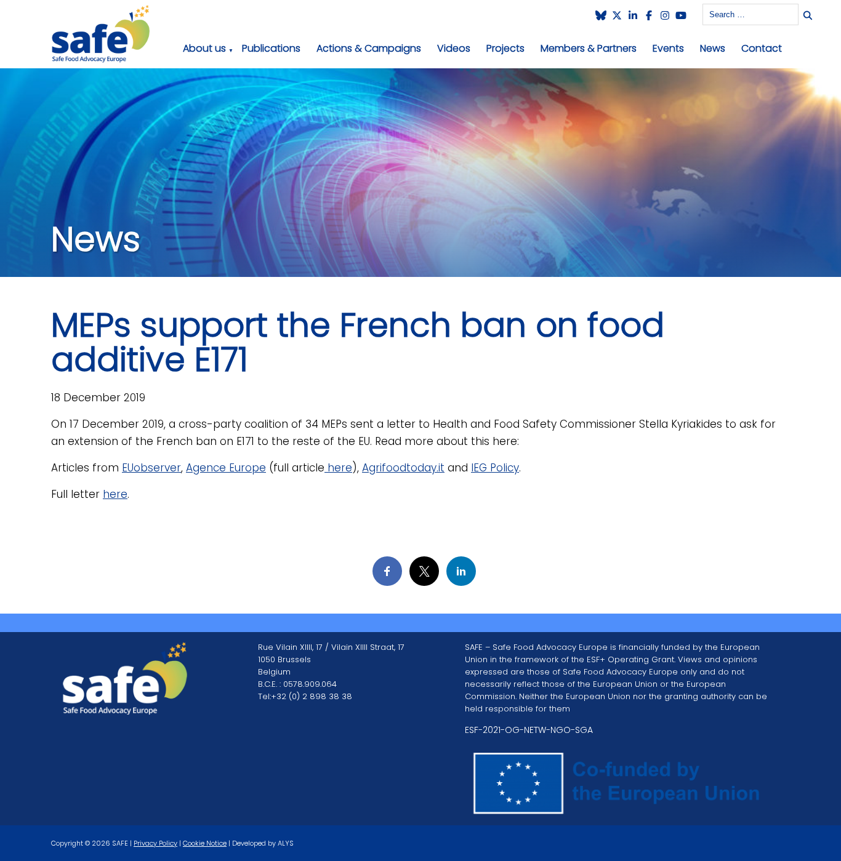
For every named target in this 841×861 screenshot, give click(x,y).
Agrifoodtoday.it (403, 467)
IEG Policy (495, 467)
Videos (453, 48)
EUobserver (151, 467)
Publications (271, 48)
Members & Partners (589, 48)
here (338, 467)
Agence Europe (226, 467)
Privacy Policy (155, 843)
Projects (505, 48)
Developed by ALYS (263, 843)
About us (204, 48)
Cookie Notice (205, 843)
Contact (761, 48)
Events (668, 48)
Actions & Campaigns (368, 48)
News (712, 48)
